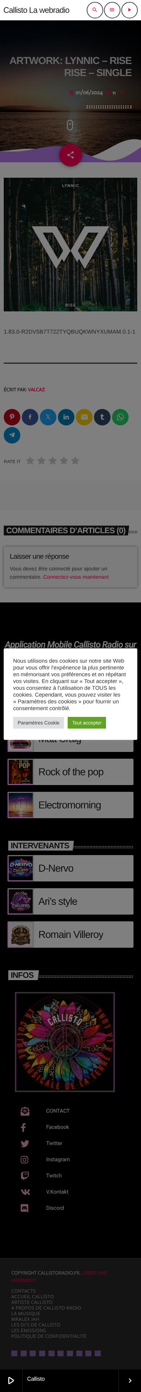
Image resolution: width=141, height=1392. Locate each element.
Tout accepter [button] (87, 723)
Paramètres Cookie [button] (38, 723)
